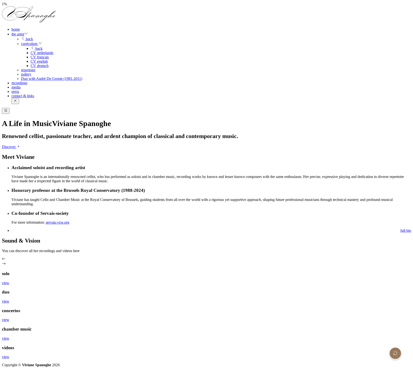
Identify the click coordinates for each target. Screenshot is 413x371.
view (5, 283)
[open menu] (6, 111)
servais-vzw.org (57, 222)
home (15, 29)
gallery (26, 74)
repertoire (28, 70)
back (29, 39)
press (15, 91)
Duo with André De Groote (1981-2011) (51, 79)
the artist (17, 34)
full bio (405, 230)
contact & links (22, 96)
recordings (19, 83)
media (16, 87)
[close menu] (15, 101)
